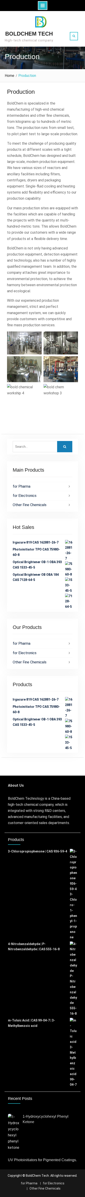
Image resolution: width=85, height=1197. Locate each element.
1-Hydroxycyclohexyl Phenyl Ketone (45, 1119)
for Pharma (21, 486)
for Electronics (24, 495)
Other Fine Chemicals (29, 505)
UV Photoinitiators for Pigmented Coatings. (42, 1160)
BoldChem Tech (29, 34)
